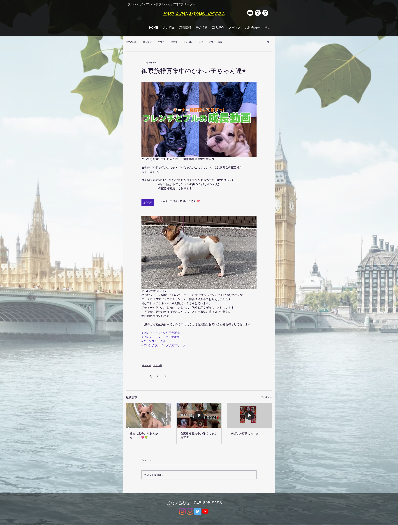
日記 (200, 41)
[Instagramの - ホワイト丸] (265, 13)
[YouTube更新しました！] (249, 415)
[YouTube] (205, 511)
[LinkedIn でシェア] (158, 376)
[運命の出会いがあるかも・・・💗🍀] (148, 415)
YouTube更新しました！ (246, 433)
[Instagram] (182, 511)
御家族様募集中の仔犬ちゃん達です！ (198, 435)
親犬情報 (187, 41)
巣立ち (161, 41)
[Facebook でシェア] (142, 376)
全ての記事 (131, 41)
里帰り (174, 41)
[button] (268, 42)
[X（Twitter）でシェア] (150, 376)
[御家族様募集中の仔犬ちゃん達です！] (199, 415)
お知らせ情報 (215, 41)
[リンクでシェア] (165, 376)
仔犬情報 (147, 41)
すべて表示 (266, 396)
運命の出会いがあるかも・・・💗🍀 (144, 435)
